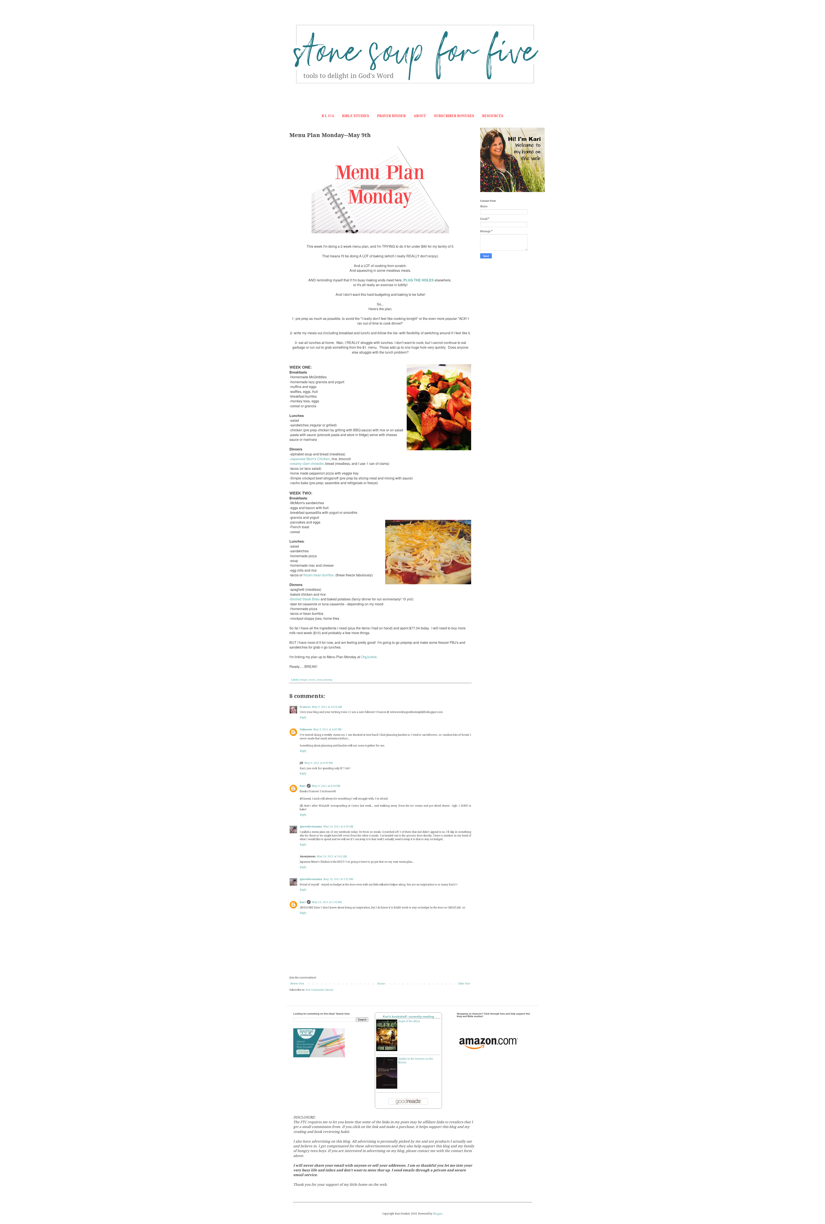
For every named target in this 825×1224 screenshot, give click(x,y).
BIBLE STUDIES (355, 116)
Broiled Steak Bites (305, 599)
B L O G (328, 116)
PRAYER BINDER (391, 116)
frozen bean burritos (318, 574)
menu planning (324, 679)
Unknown (306, 729)
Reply (303, 717)
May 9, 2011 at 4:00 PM (327, 729)
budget (304, 679)
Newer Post (297, 983)
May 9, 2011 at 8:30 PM (318, 763)
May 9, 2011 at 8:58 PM (326, 786)
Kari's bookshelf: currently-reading (408, 1016)
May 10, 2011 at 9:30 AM (338, 826)
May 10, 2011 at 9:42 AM (332, 856)
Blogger (437, 1213)
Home (381, 983)
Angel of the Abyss (409, 1021)
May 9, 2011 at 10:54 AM (327, 706)
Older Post (464, 983)
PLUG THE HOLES (418, 280)
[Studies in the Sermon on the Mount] (386, 1087)
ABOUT (420, 116)
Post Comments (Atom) (319, 989)
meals (312, 679)
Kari (303, 786)
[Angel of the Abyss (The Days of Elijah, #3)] (386, 1050)
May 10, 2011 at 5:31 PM (338, 879)
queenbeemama (311, 826)
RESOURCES (492, 116)
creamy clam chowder (307, 463)
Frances (305, 706)
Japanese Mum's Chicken (310, 458)
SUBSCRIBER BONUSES (454, 116)
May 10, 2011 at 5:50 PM (327, 902)
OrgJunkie (369, 656)
